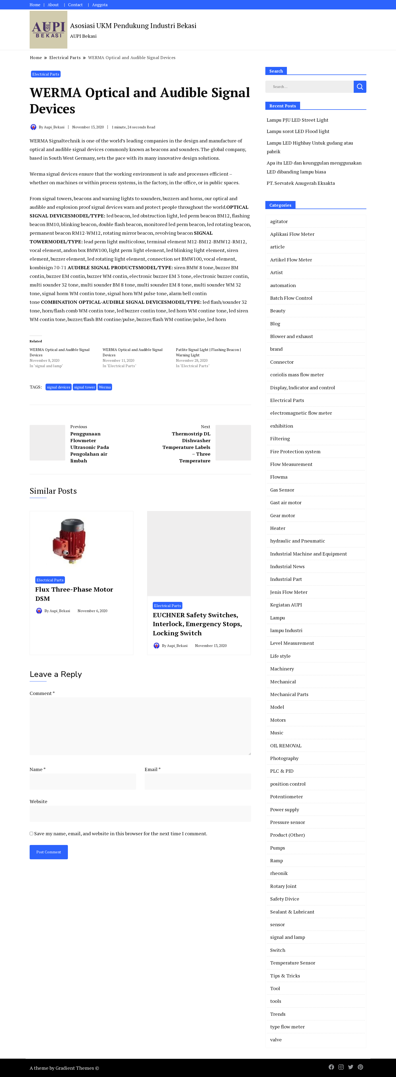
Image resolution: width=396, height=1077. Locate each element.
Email (153, 769)
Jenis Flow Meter (288, 592)
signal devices (58, 387)
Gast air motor (285, 502)
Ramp (276, 860)
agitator (279, 221)
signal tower (84, 387)
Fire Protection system (295, 451)
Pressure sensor (287, 822)
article (277, 246)
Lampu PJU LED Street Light (297, 120)
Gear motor (282, 515)
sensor (277, 924)
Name (38, 769)
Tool (275, 988)
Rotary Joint (283, 886)
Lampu (277, 617)
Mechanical (283, 681)
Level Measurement (292, 643)
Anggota (99, 4)
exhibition (281, 425)
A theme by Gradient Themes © (64, 1068)
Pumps (277, 847)
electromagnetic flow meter (301, 413)
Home (35, 4)
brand (276, 349)
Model (277, 707)
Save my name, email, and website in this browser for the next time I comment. (120, 833)
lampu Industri (286, 630)
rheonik (279, 873)
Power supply (284, 809)
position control (288, 784)
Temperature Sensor (292, 962)
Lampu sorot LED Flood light (298, 131)
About (53, 4)
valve (276, 1039)
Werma (105, 387)
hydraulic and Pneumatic (297, 540)
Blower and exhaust (291, 336)
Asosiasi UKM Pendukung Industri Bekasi (133, 25)
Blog (275, 323)
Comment (42, 693)
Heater (277, 528)
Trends (278, 1014)
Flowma (278, 476)
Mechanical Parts (289, 694)
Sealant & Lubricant (292, 911)
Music (276, 732)
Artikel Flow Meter (291, 259)
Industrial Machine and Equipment (308, 553)
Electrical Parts (45, 74)
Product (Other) (287, 834)
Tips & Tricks (285, 975)
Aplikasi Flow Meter (292, 234)
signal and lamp (287, 937)
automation (283, 285)
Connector (282, 362)
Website (38, 801)
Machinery (282, 668)
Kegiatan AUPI (286, 604)
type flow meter (287, 1026)
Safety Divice (284, 898)
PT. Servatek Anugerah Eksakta (301, 183)
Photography (284, 758)
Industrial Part (286, 579)
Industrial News (287, 566)
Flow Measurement (291, 464)
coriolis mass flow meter (297, 374)
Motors (278, 720)
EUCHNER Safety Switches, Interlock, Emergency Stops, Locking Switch (197, 624)
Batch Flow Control (291, 298)
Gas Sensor (282, 489)
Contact (75, 4)
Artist (276, 272)
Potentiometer (286, 796)
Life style (280, 656)
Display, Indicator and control (302, 387)
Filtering (280, 438)
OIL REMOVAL (285, 745)
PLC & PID (282, 771)
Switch (277, 950)
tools (275, 1001)
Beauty (277, 310)
